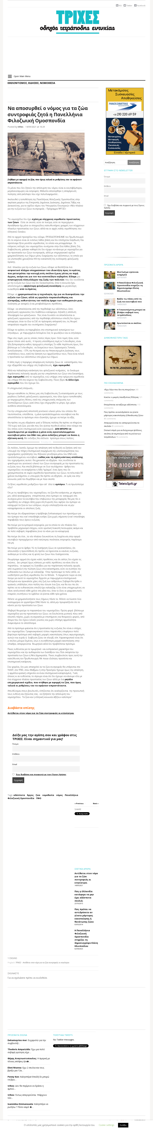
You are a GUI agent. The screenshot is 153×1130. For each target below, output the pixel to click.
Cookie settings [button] (106, 1124)
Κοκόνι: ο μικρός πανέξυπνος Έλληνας (121, 397)
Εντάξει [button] (123, 1125)
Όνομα (15, 744)
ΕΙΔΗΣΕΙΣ (33, 83)
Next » (95, 803)
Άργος (30, 795)
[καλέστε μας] (125, 121)
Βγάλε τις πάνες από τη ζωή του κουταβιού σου (129, 300)
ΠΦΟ (38, 798)
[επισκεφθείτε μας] (124, 468)
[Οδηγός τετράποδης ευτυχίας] (76, 21)
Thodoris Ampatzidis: (19, 1049)
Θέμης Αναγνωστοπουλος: (22, 1058)
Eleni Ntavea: (15, 1067)
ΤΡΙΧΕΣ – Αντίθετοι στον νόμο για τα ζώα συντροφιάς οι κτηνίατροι (42, 962)
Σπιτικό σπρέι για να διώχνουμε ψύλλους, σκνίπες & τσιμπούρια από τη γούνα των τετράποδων (123, 433)
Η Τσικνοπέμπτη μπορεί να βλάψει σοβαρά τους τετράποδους (131, 312)
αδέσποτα (19, 795)
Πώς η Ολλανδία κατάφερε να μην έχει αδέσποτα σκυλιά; (84, 896)
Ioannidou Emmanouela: (20, 1104)
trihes (20, 126)
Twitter (129, 5)
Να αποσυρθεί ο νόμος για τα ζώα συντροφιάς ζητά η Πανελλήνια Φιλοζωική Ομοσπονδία (48, 114)
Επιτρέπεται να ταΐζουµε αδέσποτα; (120, 404)
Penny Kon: (13, 1076)
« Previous (79, 803)
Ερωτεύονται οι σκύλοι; (129, 323)
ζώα (38, 795)
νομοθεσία (48, 795)
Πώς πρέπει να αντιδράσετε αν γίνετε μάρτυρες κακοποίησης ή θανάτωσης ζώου (84, 915)
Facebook (141, 5)
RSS (120, 5)
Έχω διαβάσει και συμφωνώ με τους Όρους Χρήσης (41, 774)
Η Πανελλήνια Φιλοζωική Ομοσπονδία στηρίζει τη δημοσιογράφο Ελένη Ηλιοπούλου (86, 938)
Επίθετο (16, 754)
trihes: (11, 1085)
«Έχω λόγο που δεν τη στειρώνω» (119, 389)
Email (14, 764)
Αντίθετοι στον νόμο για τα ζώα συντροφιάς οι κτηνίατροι (41, 713)
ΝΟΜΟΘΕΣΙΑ (47, 83)
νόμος (59, 795)
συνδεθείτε (41, 977)
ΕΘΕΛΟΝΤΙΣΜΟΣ (17, 83)
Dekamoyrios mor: (17, 1040)
